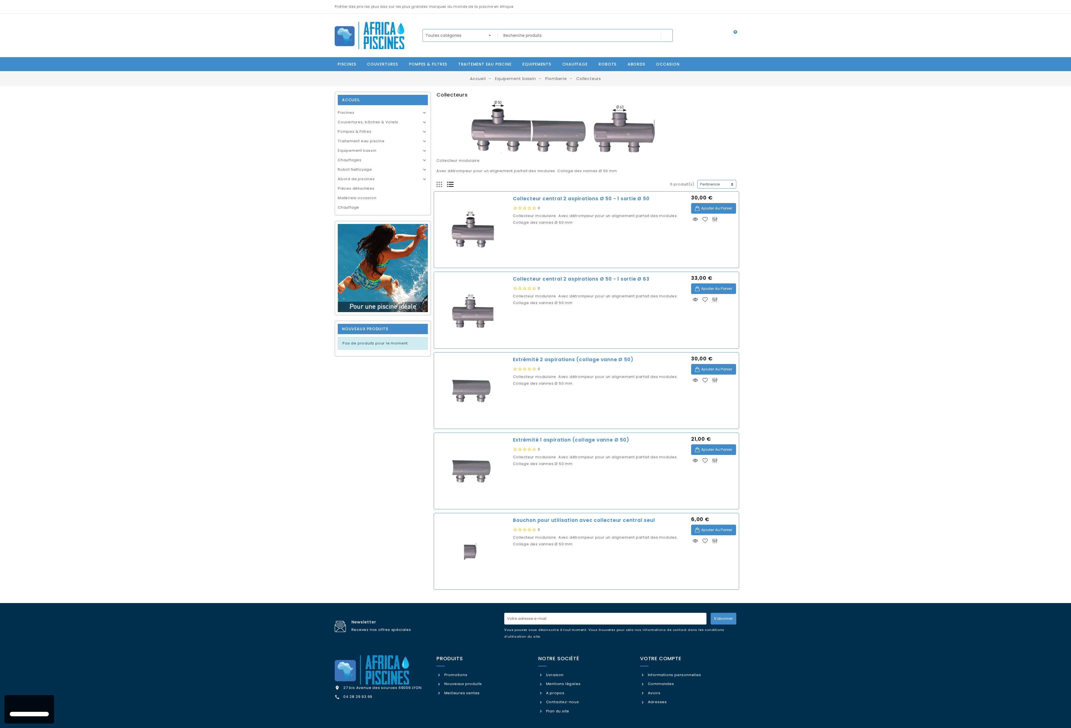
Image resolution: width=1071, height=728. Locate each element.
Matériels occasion (357, 198)
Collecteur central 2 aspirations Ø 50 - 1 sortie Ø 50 (581, 198)
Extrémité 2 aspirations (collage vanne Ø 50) (573, 359)
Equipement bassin (357, 150)
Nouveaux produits (462, 683)
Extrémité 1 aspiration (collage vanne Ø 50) (571, 440)
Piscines (346, 112)
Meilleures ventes (461, 693)
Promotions (455, 675)
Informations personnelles (674, 675)
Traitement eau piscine (361, 141)
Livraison (554, 675)
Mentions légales (562, 683)
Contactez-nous (562, 702)
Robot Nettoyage (355, 169)
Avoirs (653, 693)
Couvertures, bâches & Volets (368, 122)
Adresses (657, 702)
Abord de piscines (356, 179)
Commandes (660, 683)
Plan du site (557, 711)
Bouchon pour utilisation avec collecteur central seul (584, 520)
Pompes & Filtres (355, 131)
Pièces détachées (356, 188)
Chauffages (349, 160)
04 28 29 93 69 (357, 696)
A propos (555, 693)
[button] (10, 704)
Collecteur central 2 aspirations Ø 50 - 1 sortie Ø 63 (581, 279)
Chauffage (348, 207)
